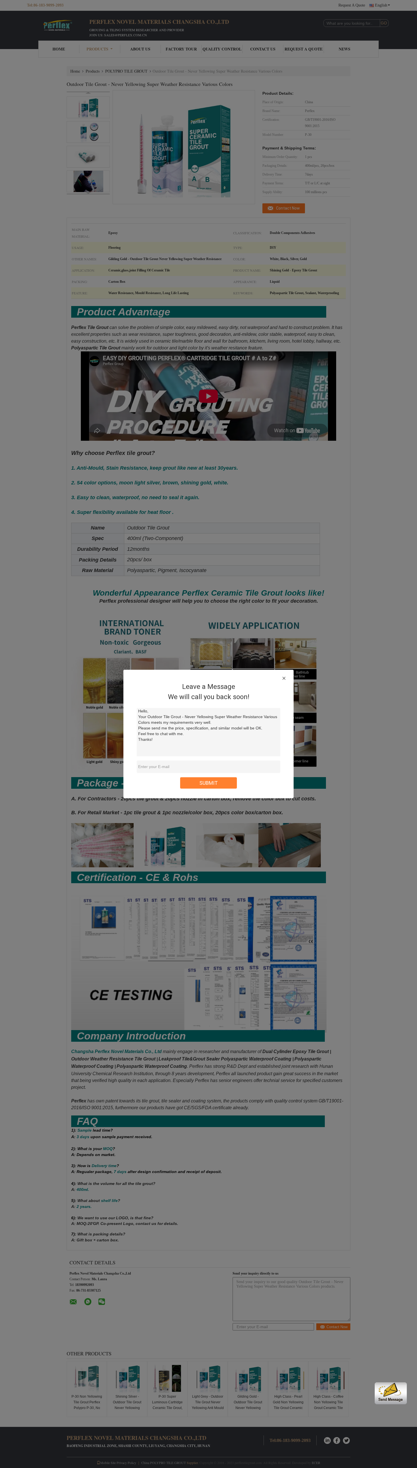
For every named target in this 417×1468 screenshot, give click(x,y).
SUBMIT (208, 783)
